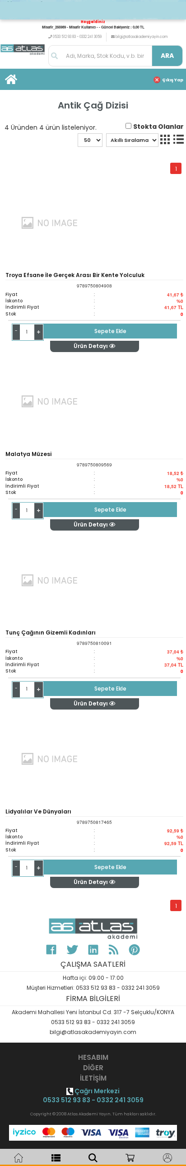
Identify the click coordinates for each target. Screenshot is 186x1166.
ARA (167, 55)
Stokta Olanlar (158, 126)
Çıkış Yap (172, 80)
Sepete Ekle (110, 331)
